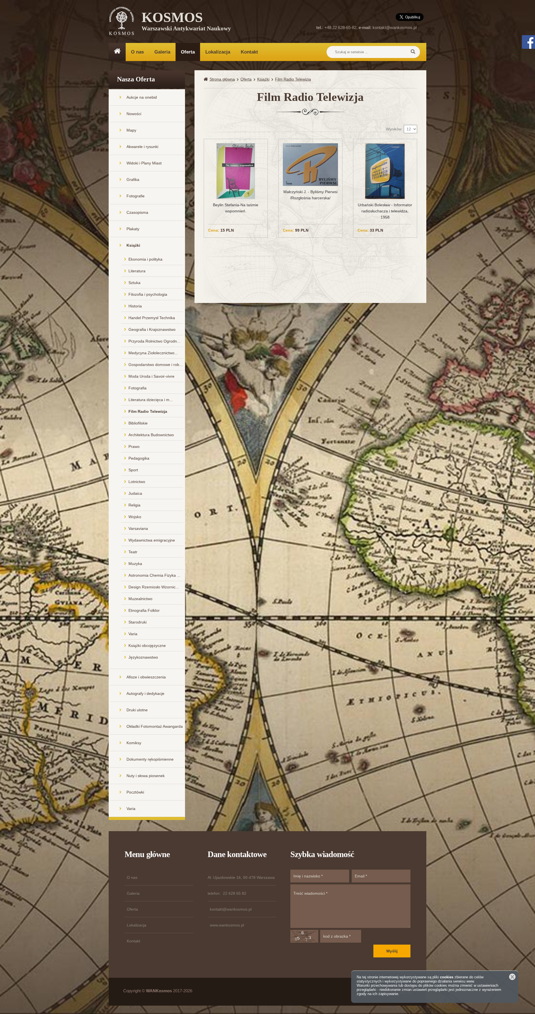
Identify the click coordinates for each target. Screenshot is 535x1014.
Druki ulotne (137, 710)
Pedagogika (138, 458)
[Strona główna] (207, 79)
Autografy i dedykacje (145, 693)
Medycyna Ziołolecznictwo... (153, 353)
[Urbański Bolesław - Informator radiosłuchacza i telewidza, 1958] (385, 171)
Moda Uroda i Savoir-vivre (151, 376)
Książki (133, 245)
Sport (133, 470)
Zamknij (512, 977)
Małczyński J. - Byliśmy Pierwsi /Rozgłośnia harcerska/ (310, 195)
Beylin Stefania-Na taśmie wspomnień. (235, 208)
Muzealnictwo (140, 598)
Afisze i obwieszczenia (146, 677)
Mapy (131, 130)
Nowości (134, 113)
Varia (132, 634)
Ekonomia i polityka (145, 259)
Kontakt (249, 52)
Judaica (135, 493)
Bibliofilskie (138, 423)
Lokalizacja (217, 52)
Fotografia (137, 388)
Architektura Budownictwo (151, 435)
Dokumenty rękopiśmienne (150, 759)
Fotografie (136, 196)
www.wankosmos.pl (227, 925)
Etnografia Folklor (144, 610)
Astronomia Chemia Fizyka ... (154, 575)
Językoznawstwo (143, 657)
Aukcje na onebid (142, 97)
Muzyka (135, 563)
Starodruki (137, 622)
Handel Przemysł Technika (151, 318)
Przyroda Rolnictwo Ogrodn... (154, 341)
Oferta (188, 52)
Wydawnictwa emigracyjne (151, 540)
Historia (135, 306)
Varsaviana (138, 528)
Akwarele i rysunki (142, 146)
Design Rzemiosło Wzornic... (153, 587)
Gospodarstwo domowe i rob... (155, 364)
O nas (137, 52)
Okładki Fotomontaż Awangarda (155, 726)
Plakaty (133, 229)
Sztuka (134, 282)
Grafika (133, 179)
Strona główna (222, 79)
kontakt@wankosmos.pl (395, 27)
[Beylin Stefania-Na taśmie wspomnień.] (236, 171)
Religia (134, 505)
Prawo (134, 446)
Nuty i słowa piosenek (146, 775)
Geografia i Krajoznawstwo (152, 329)
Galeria (162, 52)
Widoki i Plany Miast (144, 163)
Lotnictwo (136, 481)
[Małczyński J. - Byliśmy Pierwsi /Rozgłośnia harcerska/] (310, 164)
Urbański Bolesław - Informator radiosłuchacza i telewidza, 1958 (385, 211)
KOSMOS (186, 22)
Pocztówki (135, 792)
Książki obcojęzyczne (147, 645)
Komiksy (134, 743)
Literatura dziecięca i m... (150, 399)
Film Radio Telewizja (147, 411)
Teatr (132, 552)
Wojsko (134, 517)
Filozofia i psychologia (147, 294)
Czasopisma (137, 212)
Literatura (136, 271)
